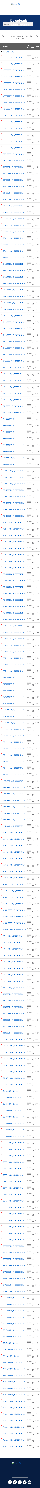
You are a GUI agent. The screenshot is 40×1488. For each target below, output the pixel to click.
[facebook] (10, 1483)
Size (37, 46)
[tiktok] (20, 1483)
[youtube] (29, 1483)
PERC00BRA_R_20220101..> (13, 677)
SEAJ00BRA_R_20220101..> (13, 212)
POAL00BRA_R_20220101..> (14, 574)
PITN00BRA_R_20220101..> (13, 626)
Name (5, 46)
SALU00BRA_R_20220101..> (14, 316)
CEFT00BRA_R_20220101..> (13, 1143)
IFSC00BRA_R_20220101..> (13, 988)
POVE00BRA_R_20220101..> (14, 471)
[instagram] (15, 1483)
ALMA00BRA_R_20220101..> (14, 1401)
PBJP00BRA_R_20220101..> (13, 729)
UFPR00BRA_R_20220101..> (14, 57)
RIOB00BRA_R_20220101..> (13, 419)
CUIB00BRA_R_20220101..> (13, 1091)
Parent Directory (9, 52)
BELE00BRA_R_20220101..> (13, 1298)
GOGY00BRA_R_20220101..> (14, 1039)
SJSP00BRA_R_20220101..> (13, 160)
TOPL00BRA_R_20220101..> (14, 109)
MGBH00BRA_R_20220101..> (14, 884)
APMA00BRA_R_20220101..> (14, 1349)
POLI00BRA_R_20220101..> (13, 522)
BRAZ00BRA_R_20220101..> (14, 1246)
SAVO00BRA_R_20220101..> (14, 264)
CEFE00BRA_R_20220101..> (13, 1194)
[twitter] (25, 1483)
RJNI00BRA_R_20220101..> (13, 367)
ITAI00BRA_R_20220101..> (13, 936)
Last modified (30, 46)
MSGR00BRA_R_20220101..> (14, 832)
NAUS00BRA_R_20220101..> (14, 781)
